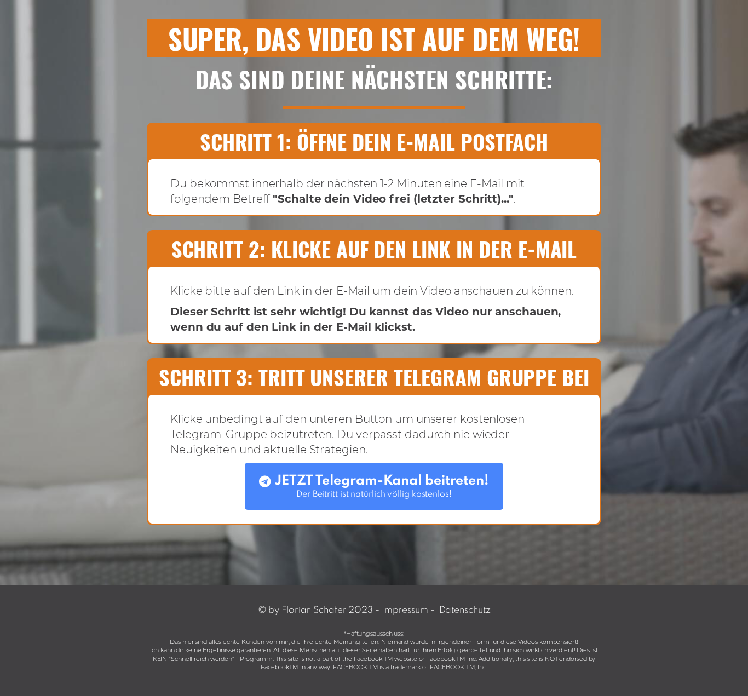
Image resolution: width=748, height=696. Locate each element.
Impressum (405, 610)
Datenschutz (465, 610)
